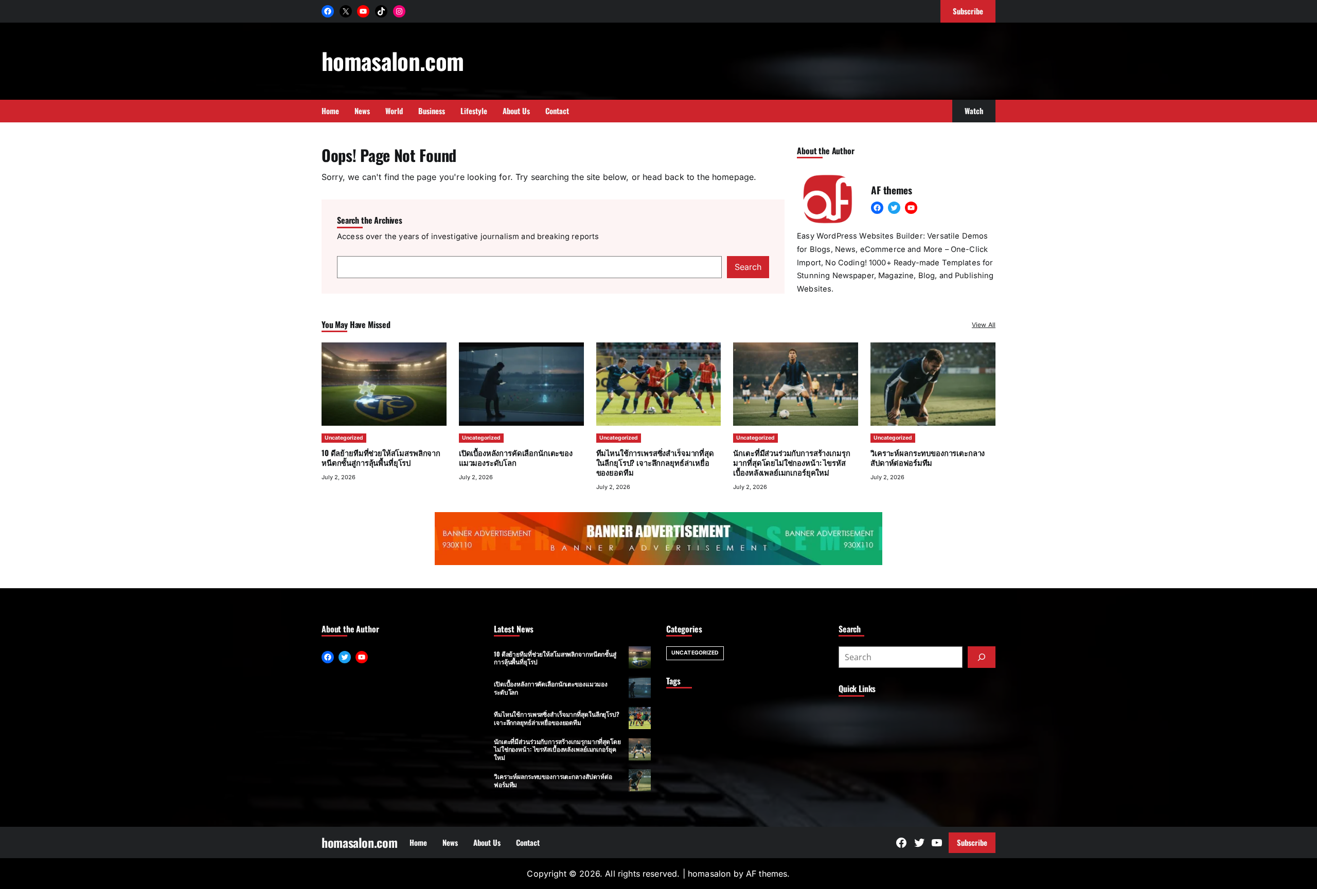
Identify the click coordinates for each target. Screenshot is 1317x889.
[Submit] (981, 657)
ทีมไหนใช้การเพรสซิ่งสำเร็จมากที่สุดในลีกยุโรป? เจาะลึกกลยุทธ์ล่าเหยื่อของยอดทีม (655, 462)
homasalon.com (393, 60)
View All (983, 325)
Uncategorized (344, 437)
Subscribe (972, 842)
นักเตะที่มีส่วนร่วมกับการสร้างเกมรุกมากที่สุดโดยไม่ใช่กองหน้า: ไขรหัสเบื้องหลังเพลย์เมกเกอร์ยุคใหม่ (791, 462)
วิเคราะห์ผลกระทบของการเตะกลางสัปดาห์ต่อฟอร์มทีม (927, 457)
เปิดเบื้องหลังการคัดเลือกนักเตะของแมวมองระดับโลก (516, 457)
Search (748, 267)
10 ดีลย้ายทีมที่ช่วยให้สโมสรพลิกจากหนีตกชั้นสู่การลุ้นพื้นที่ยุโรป (381, 457)
